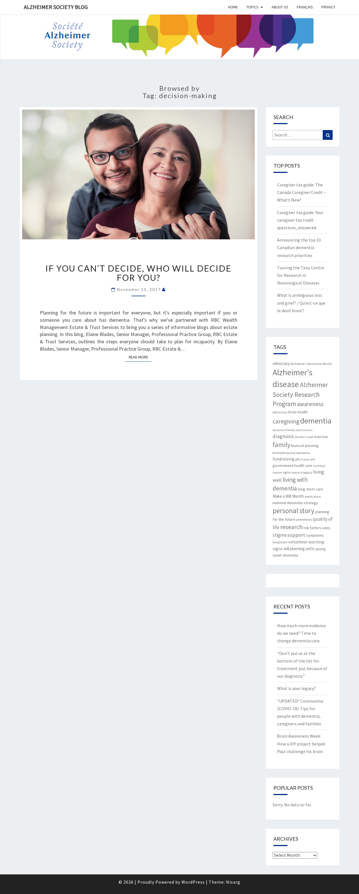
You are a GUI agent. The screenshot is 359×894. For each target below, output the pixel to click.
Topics (252, 7)
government (283, 465)
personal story (293, 510)
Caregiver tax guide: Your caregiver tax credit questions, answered (300, 220)
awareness (310, 404)
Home (233, 7)
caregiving (286, 421)
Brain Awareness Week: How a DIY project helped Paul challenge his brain (301, 743)
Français (305, 7)
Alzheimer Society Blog (56, 6)
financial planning (304, 445)
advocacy (281, 363)
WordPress (193, 882)
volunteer (298, 542)
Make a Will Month (288, 496)
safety (326, 528)
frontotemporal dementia (291, 453)
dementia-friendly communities (292, 430)
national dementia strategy (295, 502)
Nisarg (233, 882)
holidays (319, 466)
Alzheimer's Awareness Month (311, 364)
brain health (298, 411)
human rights (282, 472)
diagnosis (283, 436)
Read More (140, 357)
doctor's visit (304, 437)
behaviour (280, 412)
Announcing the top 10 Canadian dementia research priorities (299, 247)
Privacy (328, 7)
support (296, 535)
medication (313, 497)
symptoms (315, 535)
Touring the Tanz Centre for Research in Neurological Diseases (300, 275)
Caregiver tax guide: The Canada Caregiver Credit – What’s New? (301, 192)
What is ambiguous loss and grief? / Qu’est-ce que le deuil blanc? (301, 302)
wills (310, 548)
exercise (321, 436)
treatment (280, 542)
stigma (279, 535)
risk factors (312, 527)
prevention (304, 519)
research (291, 527)
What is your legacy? (296, 688)
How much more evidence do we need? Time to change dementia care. (301, 633)
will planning (294, 548)
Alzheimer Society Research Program (300, 394)
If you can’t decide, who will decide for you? (138, 272)
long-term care (310, 489)
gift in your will (305, 459)
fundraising (283, 459)
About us (279, 7)
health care (303, 465)
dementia (316, 421)
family (281, 445)
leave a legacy (302, 472)
